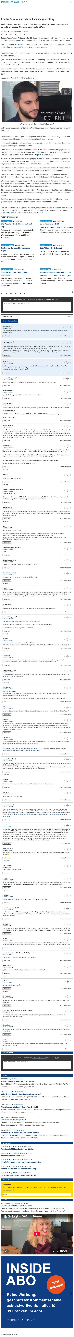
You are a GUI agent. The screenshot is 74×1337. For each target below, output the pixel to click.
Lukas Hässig (13, 31)
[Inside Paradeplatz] (14, 2)
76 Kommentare (19, 1130)
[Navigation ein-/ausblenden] (71, 2)
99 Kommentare (19, 1173)
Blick (3, 213)
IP (53, 124)
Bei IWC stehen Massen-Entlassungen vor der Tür (18, 1175)
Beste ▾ (70, 316)
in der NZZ (45, 41)
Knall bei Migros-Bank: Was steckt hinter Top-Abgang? (20, 1169)
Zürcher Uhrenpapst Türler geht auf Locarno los (17, 1081)
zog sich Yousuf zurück (43, 155)
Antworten (7, 336)
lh (10, 1079)
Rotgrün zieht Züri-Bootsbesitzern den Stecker (17, 1149)
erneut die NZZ (15, 45)
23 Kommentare (19, 1117)
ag (11, 1160)
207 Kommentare (19, 1153)
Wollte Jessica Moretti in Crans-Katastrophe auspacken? (21, 1094)
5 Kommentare (18, 1105)
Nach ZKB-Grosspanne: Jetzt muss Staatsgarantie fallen (21, 1162)
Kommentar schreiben (10, 321)
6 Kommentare (18, 1079)
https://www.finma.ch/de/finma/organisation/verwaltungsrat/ (21, 750)
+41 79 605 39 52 (39, 299)
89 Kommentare (20, 1160)
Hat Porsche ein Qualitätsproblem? (13, 1120)
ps (11, 1117)
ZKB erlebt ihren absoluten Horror (13, 1156)
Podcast (25, 1203)
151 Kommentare (20, 1147)
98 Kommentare (19, 1166)
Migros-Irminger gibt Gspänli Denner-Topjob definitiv (20, 1107)
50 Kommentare (15, 1203)
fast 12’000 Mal (35, 168)
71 (20, 31)
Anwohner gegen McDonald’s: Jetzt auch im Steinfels (20, 1133)
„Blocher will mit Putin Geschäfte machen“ (16, 1206)
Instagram (12, 213)
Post (56, 299)
